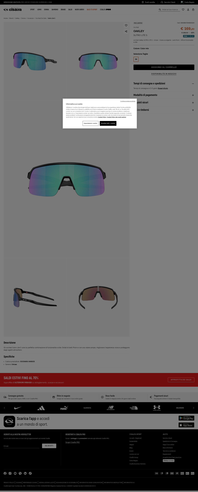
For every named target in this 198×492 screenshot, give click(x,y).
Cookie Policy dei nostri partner (116, 117)
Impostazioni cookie (90, 123)
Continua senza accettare (127, 101)
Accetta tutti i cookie (108, 123)
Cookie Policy (102, 117)
